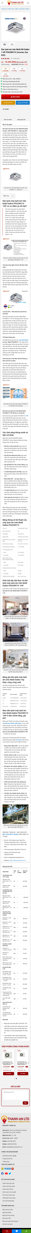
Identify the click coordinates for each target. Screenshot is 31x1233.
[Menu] (2, 3)
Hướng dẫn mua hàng (8, 1198)
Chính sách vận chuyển (9, 1192)
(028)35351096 (12, 1144)
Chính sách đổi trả (7, 1189)
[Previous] (3, 27)
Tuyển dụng (5, 1161)
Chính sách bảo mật (8, 1183)
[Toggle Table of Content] (12, 196)
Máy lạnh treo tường (8, 1215)
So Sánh (6, 109)
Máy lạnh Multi (6, 1212)
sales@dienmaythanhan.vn (14, 1147)
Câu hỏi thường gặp (8, 1201)
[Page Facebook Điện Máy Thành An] (3, 1173)
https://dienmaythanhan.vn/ (18, 860)
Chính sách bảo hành (8, 1186)
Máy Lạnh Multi (20, 9)
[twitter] (10, 1173)
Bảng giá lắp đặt (21, 119)
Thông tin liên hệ (7, 1158)
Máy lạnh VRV (6, 1218)
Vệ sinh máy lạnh (7, 1224)
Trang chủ (4, 9)
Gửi (25, 1103)
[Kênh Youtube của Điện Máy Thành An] (7, 1173)
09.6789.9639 (11, 1141)
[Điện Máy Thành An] (15, 3)
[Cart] (28, 3)
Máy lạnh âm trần (7, 1209)
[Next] (27, 27)
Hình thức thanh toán (8, 1195)
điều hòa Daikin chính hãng (13, 723)
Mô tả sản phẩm (8, 119)
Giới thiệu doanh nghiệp (9, 1156)
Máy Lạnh (11, 9)
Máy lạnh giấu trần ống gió (10, 1221)
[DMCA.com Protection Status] (2, 1168)
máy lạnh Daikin (23, 340)
